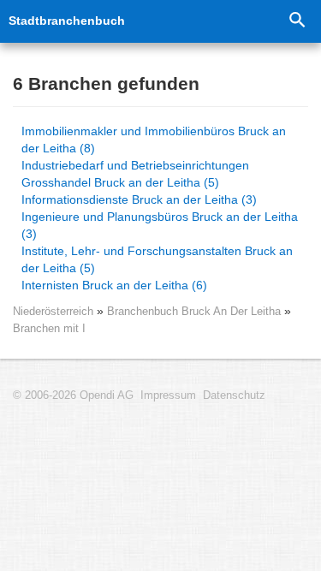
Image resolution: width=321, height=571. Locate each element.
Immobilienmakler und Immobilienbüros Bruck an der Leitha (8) (153, 139)
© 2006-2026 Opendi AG (73, 395)
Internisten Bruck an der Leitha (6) (114, 285)
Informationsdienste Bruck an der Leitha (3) (139, 199)
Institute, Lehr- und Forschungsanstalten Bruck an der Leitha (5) (157, 259)
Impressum (168, 395)
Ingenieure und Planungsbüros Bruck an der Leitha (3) (159, 225)
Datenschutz (234, 395)
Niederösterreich (53, 311)
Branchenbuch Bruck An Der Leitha (195, 311)
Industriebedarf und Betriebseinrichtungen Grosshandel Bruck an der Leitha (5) (135, 173)
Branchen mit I (49, 328)
